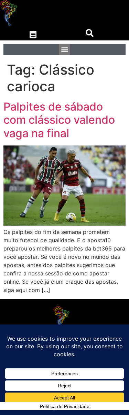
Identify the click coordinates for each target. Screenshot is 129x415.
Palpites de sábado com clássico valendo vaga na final (59, 120)
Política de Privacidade (64, 406)
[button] (33, 35)
